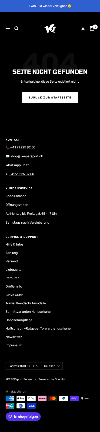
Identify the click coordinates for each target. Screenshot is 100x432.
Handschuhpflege (19, 320)
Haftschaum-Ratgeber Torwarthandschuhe (38, 328)
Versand (12, 261)
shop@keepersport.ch (26, 156)
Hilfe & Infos (14, 244)
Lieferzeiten (14, 270)
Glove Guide (14, 295)
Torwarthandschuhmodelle (26, 303)
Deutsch (49, 366)
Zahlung (12, 253)
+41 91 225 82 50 (22, 147)
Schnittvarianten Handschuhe (28, 312)
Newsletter (14, 337)
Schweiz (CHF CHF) (21, 366)
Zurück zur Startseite (50, 97)
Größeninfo (14, 286)
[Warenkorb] (92, 28)
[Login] (83, 29)
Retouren (12, 278)
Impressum (14, 345)
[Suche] (16, 28)
